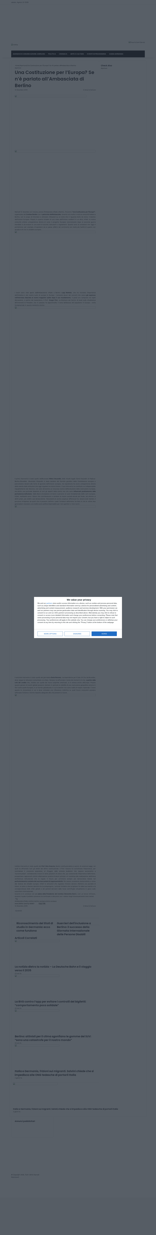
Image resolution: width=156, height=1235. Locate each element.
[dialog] (78, 617)
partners (49, 603)
